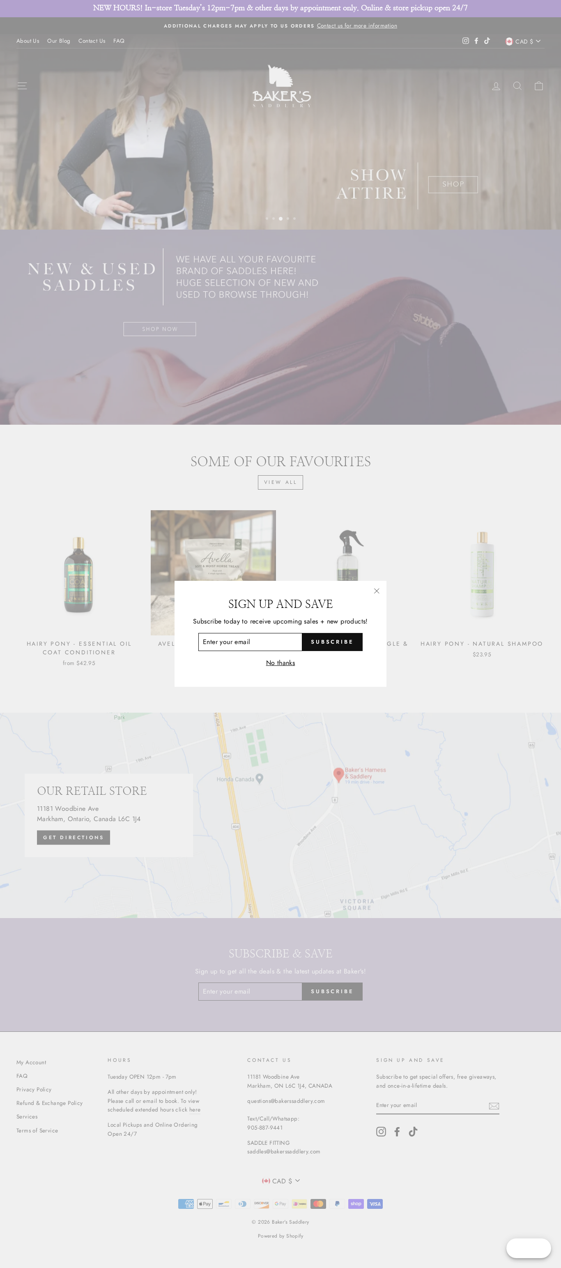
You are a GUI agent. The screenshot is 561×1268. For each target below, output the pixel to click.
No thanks (280, 662)
